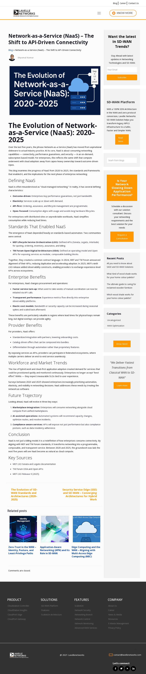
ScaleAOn (79, 605)
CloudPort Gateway (17, 619)
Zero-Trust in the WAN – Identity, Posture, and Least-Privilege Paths (22, 550)
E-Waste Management (118, 623)
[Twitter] (120, 668)
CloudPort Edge (15, 614)
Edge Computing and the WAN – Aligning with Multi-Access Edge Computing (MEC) (86, 551)
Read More (120, 139)
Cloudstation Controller (18, 605)
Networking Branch (84, 614)
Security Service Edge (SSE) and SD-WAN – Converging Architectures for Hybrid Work (79, 494)
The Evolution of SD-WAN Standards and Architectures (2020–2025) (24, 494)
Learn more (122, 385)
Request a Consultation (122, 237)
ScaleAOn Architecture (51, 614)
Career (123, 3)
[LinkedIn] (132, 668)
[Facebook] (114, 668)
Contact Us (133, 3)
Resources (113, 619)
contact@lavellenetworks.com (127, 655)
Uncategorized (114, 320)
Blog (115, 3)
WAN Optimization (115, 325)
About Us (112, 605)
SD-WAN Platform (49, 605)
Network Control (82, 619)
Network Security (83, 610)
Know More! (122, 344)
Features (45, 610)
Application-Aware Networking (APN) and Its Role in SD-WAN (55, 550)
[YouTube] (126, 668)
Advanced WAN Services (86, 627)
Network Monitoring (84, 623)
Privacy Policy (114, 627)
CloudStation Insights (17, 610)
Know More (125, 13)
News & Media (115, 614)
